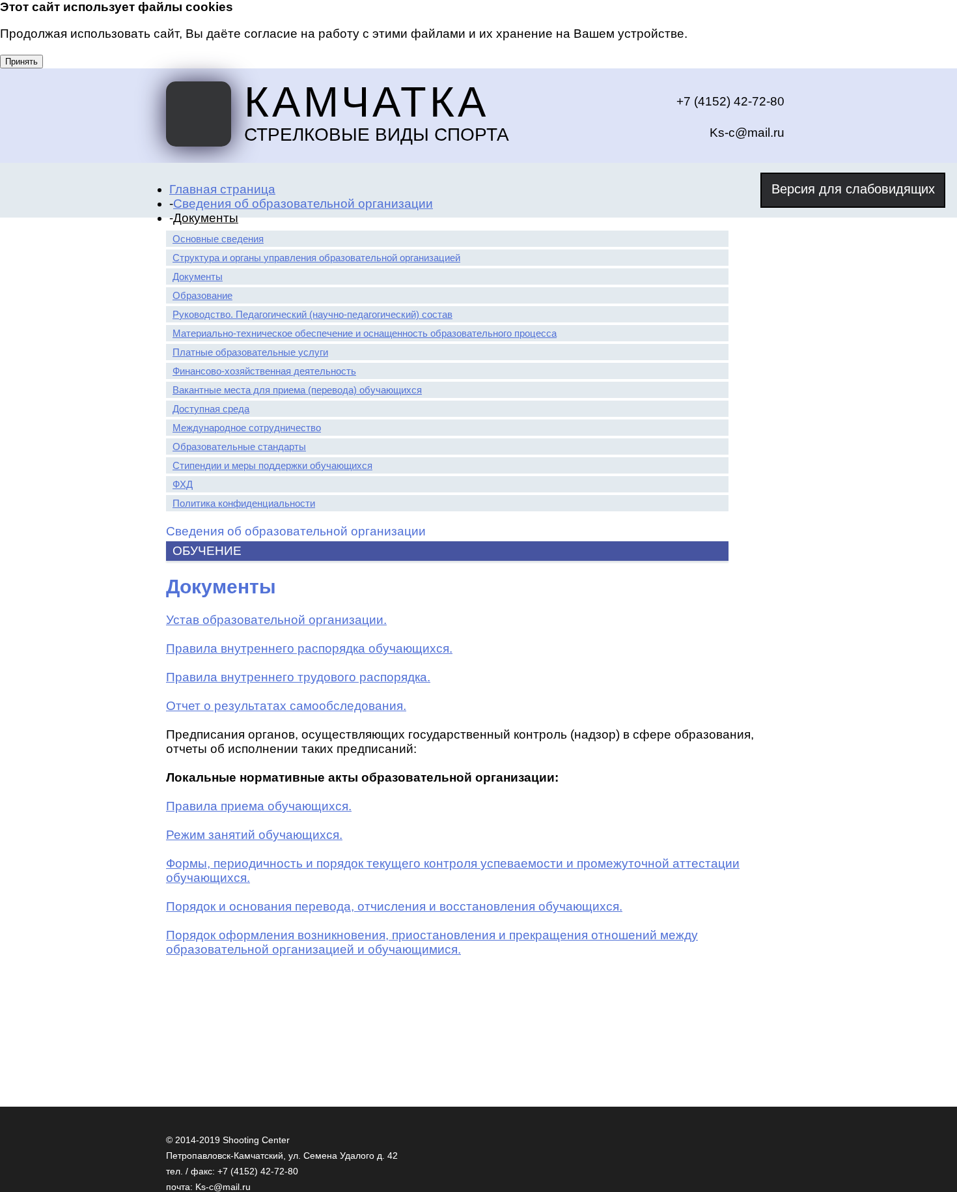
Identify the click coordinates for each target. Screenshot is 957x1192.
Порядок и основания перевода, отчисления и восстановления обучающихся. (394, 906)
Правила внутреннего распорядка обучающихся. (309, 648)
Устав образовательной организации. (276, 620)
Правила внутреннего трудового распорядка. (298, 677)
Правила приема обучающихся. (259, 806)
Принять (21, 61)
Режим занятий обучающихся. (254, 835)
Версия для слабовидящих (853, 189)
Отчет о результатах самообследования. (286, 706)
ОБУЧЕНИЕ (207, 551)
